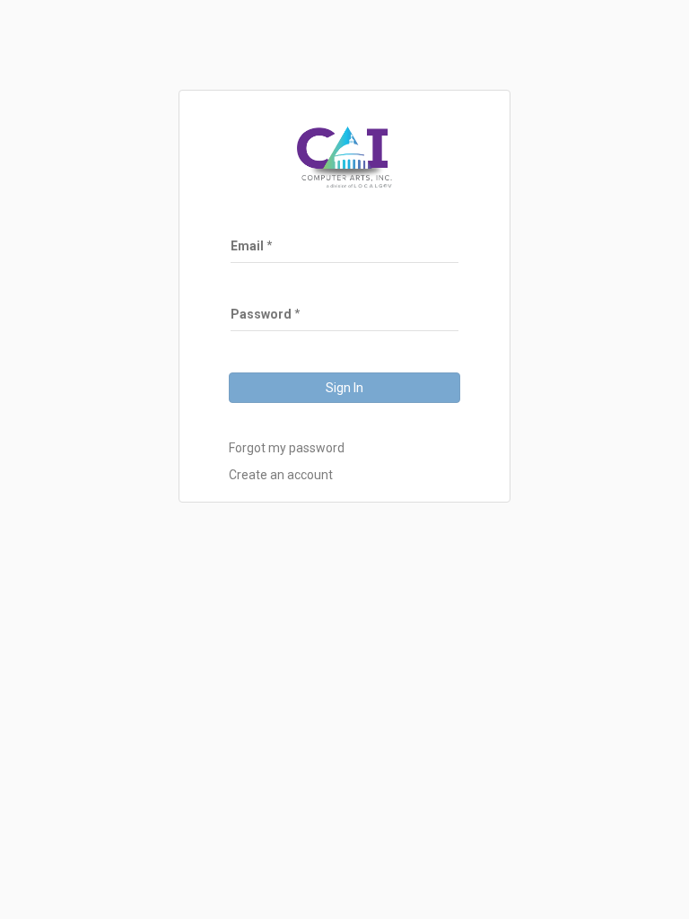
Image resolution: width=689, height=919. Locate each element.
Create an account (281, 475)
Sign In (344, 388)
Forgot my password (286, 448)
